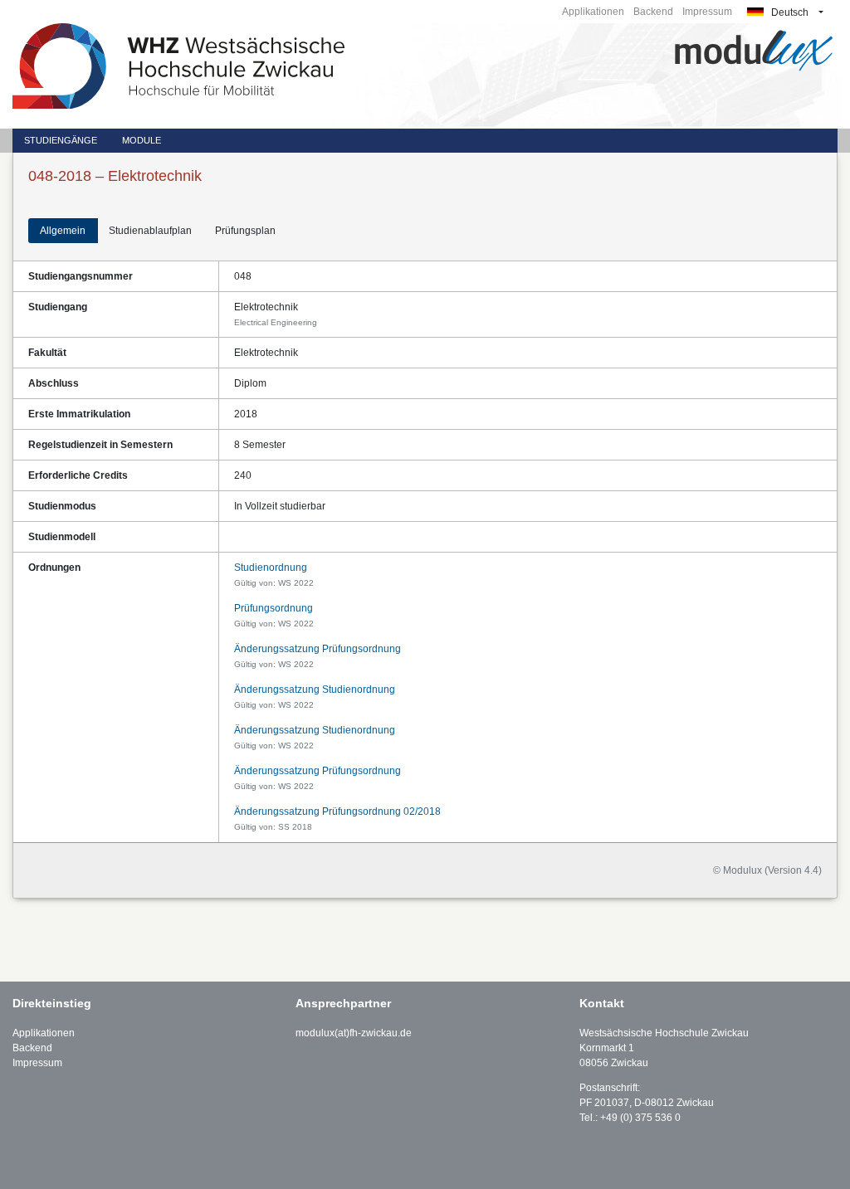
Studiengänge (60, 140)
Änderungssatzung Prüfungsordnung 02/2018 (337, 811)
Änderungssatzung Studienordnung (314, 689)
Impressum (707, 11)
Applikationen (593, 11)
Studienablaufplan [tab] (150, 230)
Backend (653, 11)
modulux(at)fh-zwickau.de (354, 1033)
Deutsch (788, 12)
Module (141, 140)
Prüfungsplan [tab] (245, 230)
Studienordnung (270, 567)
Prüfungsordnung (273, 608)
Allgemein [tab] (62, 230)
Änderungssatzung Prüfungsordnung (317, 649)
